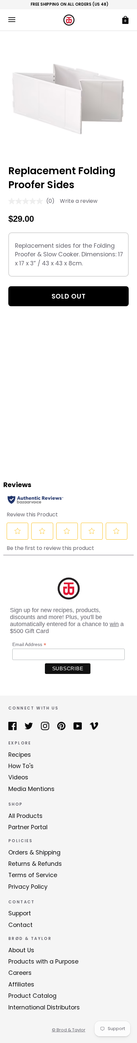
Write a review (78, 201)
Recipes (19, 755)
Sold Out (69, 296)
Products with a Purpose (43, 962)
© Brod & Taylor (68, 1030)
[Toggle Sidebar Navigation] (11, 19)
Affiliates (21, 984)
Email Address (29, 644)
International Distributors (44, 1007)
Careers (20, 973)
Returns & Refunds (35, 864)
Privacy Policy (28, 887)
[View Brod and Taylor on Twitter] (29, 726)
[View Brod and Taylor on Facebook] (12, 726)
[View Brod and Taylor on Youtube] (77, 726)
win (114, 624)
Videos (18, 777)
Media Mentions (31, 789)
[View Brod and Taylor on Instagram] (45, 726)
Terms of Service (32, 875)
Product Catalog (32, 996)
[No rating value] (27, 201)
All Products (25, 816)
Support (19, 913)
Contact (20, 925)
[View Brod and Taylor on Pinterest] (61, 726)
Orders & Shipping (34, 852)
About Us (21, 950)
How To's (21, 766)
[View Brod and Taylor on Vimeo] (94, 726)
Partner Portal (28, 827)
